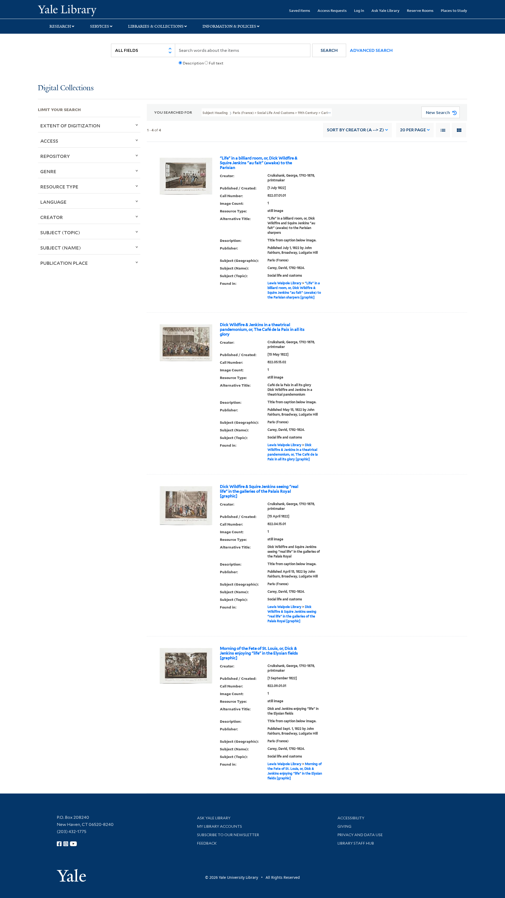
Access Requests (332, 10)
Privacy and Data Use (360, 835)
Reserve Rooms (420, 10)
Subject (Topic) (60, 232)
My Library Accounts (219, 826)
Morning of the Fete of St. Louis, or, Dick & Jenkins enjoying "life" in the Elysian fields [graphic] (259, 653)
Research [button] (60, 26)
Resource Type (59, 186)
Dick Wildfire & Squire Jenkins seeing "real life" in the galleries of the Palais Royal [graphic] (259, 491)
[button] (329, 50)
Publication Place (64, 263)
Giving (344, 826)
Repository (55, 156)
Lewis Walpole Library (284, 283)
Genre (48, 171)
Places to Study (454, 10)
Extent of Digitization (70, 125)
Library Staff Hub (355, 843)
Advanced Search (371, 50)
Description (193, 63)
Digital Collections (66, 88)
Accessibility (350, 818)
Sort (355, 129)
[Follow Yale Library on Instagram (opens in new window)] (65, 843)
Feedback (207, 843)
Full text (216, 63)
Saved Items (299, 10)
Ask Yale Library (385, 10)
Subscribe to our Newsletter (228, 835)
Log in (359, 10)
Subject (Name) (60, 248)
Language (53, 202)
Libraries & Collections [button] (156, 26)
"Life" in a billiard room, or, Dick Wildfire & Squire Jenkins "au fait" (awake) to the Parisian (258, 163)
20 (413, 129)
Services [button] (99, 26)
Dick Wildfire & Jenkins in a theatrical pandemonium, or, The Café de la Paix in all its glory (262, 329)
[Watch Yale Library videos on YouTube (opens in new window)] (73, 843)
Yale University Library (70, 10)
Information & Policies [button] (229, 26)
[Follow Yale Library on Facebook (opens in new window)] (59, 843)
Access (49, 141)
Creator (51, 217)
